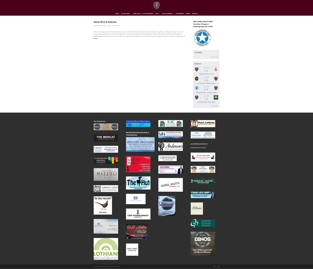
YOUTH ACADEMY (167, 13)
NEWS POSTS (136, 13)
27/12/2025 (206, 96)
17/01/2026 (206, 77)
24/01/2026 (206, 68)
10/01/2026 (206, 86)
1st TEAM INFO (125, 13)
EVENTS (188, 13)
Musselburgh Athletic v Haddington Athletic (206, 92)
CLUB (156, 13)
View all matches (214, 57)
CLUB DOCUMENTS (148, 13)
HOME (117, 13)
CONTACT (194, 13)
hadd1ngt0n (98, 25)
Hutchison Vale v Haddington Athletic (206, 83)
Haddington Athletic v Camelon (206, 74)
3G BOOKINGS (180, 13)
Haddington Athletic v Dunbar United (206, 102)
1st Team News (115, 25)
